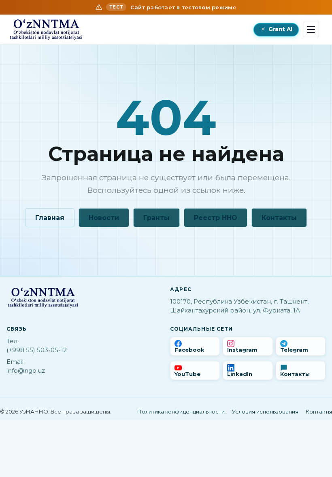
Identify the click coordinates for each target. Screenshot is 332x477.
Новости (104, 218)
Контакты (279, 218)
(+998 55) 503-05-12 (36, 350)
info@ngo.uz (25, 370)
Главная (49, 218)
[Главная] (46, 29)
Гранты (156, 218)
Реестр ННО (215, 218)
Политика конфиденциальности (181, 411)
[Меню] (311, 29)
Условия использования (265, 411)
